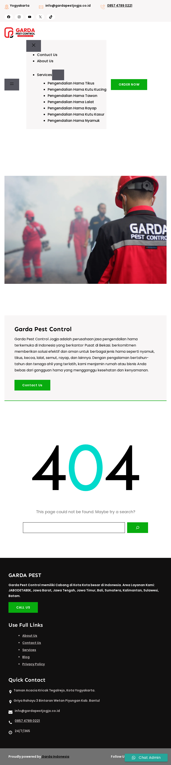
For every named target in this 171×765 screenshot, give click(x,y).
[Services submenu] (58, 75)
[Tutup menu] (33, 46)
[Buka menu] (11, 85)
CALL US (23, 607)
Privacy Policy (33, 664)
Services (29, 650)
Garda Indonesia (55, 756)
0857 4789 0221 (119, 5)
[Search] (137, 527)
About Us (29, 635)
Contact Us (32, 385)
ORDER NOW (129, 84)
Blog (26, 657)
